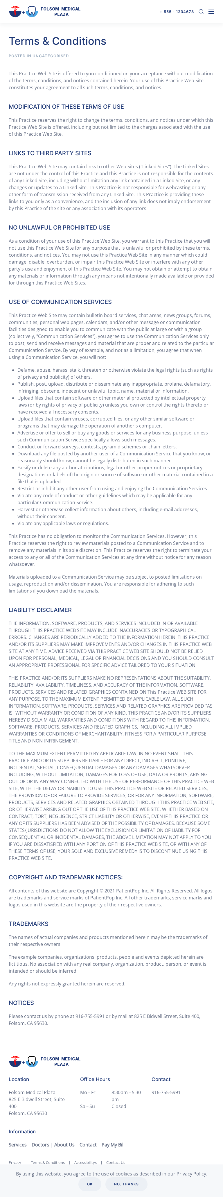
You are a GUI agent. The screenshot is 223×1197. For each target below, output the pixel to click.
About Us (64, 1144)
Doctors (40, 1144)
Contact (88, 1144)
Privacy (15, 1162)
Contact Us (115, 1162)
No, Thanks (126, 1184)
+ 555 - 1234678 (177, 11)
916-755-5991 (166, 1092)
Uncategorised (51, 55)
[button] (201, 11)
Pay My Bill (113, 1144)
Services (18, 1144)
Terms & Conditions (48, 1162)
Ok (90, 1184)
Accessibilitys (85, 1162)
